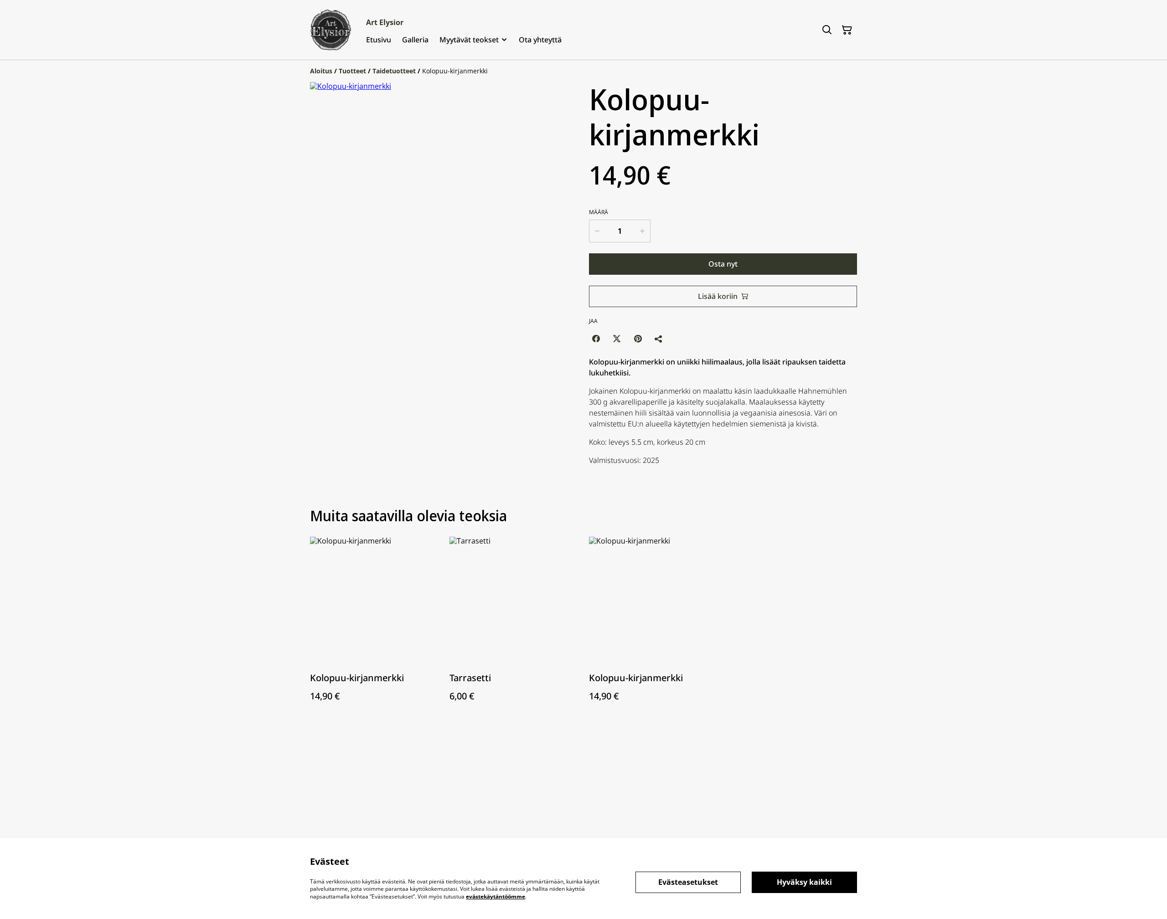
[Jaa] (659, 338)
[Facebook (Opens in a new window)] (596, 338)
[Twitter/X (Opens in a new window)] (617, 338)
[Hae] (827, 30)
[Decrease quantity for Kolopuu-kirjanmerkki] (596, 231)
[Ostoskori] (847, 30)
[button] (329, 376)
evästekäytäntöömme (495, 896)
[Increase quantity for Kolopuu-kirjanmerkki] (643, 231)
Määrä (598, 212)
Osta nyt (723, 264)
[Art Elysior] (330, 30)
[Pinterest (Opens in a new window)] (638, 338)
